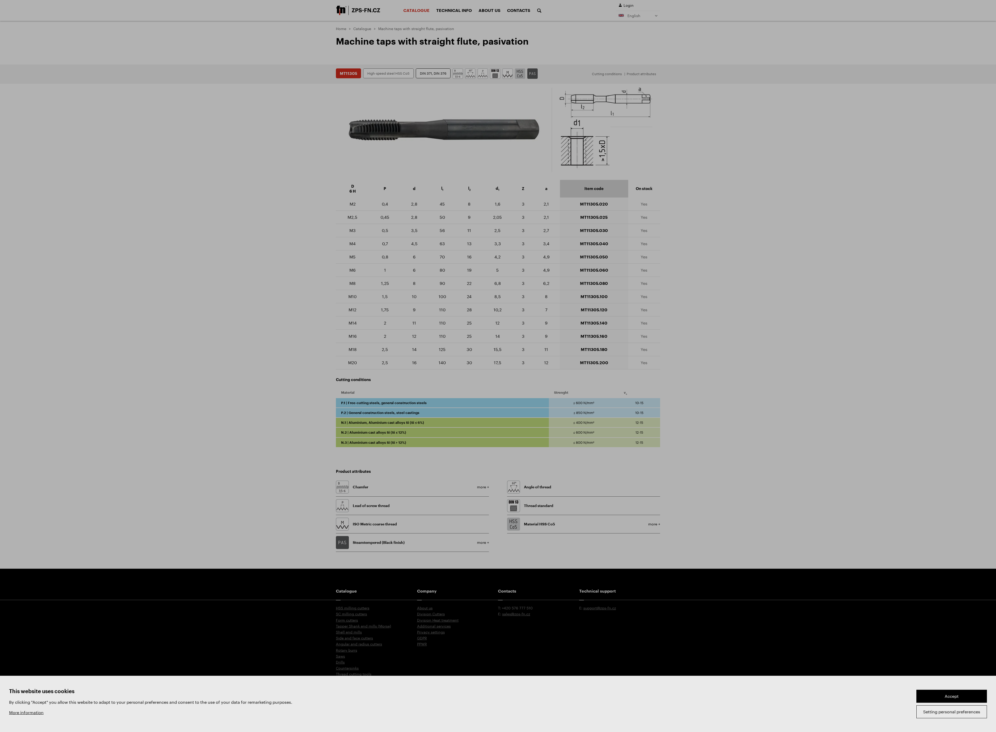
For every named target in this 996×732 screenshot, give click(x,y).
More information (26, 712)
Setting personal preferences (951, 711)
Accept (952, 696)
